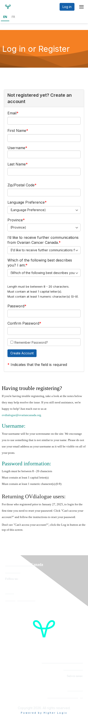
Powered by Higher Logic (44, 712)
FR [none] (13, 17)
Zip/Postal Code (21, 185)
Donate (9, 592)
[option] (13, 17)
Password (15, 306)
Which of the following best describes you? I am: (39, 262)
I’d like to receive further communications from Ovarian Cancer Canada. (43, 240)
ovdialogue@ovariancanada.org (21, 415)
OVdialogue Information (20, 599)
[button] (22, 353)
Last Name (16, 164)
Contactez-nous (73, 669)
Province (15, 220)
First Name (16, 130)
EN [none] (5, 17)
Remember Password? (31, 342)
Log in (67, 7)
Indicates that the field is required (39, 364)
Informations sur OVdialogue (65, 696)
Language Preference (26, 202)
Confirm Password (23, 323)
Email (11, 113)
